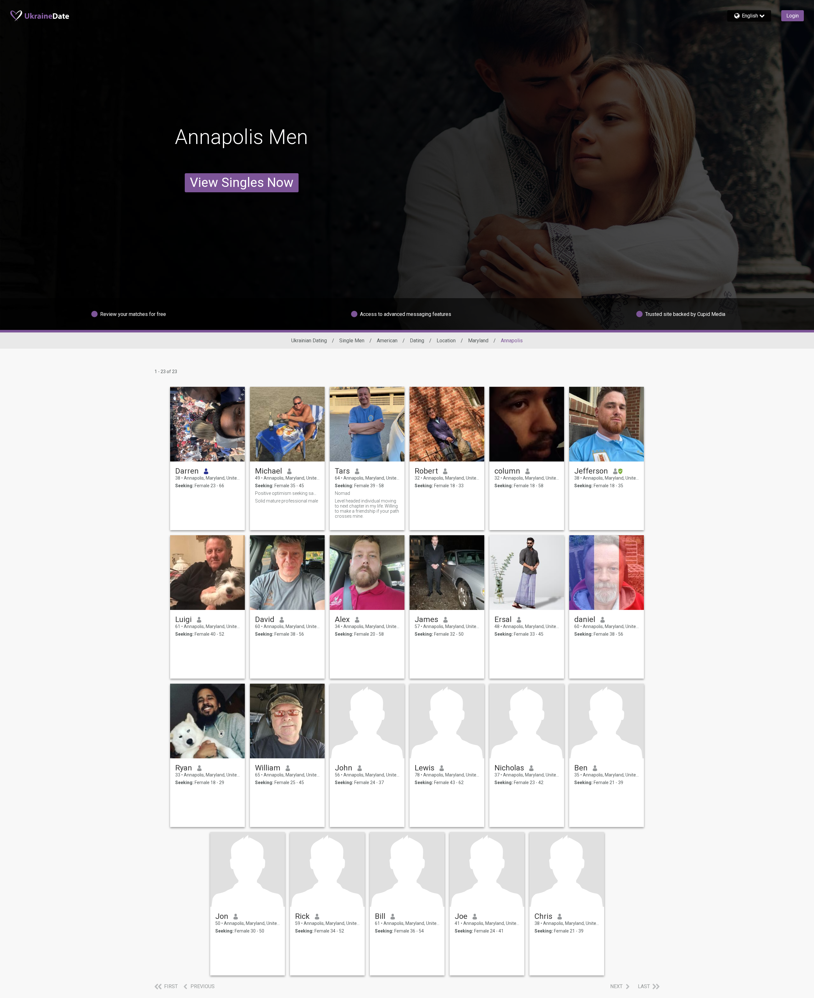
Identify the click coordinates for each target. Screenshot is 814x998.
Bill (380, 916)
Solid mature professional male (286, 500)
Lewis (424, 767)
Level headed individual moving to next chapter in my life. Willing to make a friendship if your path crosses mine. (367, 508)
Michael (268, 471)
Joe (461, 916)
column (507, 471)
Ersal (503, 619)
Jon (221, 916)
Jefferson (591, 471)
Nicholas (509, 767)
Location (446, 341)
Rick (302, 916)
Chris (543, 916)
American (387, 341)
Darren (187, 471)
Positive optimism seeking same (287, 493)
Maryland (478, 341)
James (426, 619)
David (264, 619)
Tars (342, 471)
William (267, 767)
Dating (417, 341)
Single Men (351, 341)
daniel (584, 619)
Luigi (183, 619)
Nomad (342, 493)
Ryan (183, 767)
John (343, 767)
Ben (581, 767)
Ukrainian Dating (309, 341)
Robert (426, 471)
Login (792, 16)
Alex (342, 619)
